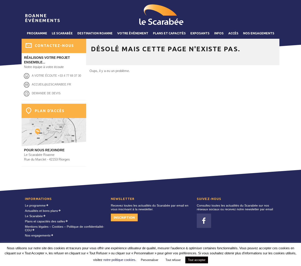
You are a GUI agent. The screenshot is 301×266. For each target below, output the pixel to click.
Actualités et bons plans (41, 210)
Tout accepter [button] (196, 260)
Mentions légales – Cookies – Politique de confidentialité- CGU (64, 228)
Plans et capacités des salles (45, 221)
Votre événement (132, 33)
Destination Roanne (95, 33)
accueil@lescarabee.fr (51, 84)
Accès (233, 33)
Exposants (200, 33)
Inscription (124, 217)
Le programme (35, 205)
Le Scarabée (62, 33)
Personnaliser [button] (149, 260)
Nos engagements (258, 33)
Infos (219, 33)
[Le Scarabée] (161, 14)
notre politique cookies (119, 260)
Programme (37, 33)
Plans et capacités (169, 33)
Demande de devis (46, 93)
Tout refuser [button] (173, 260)
